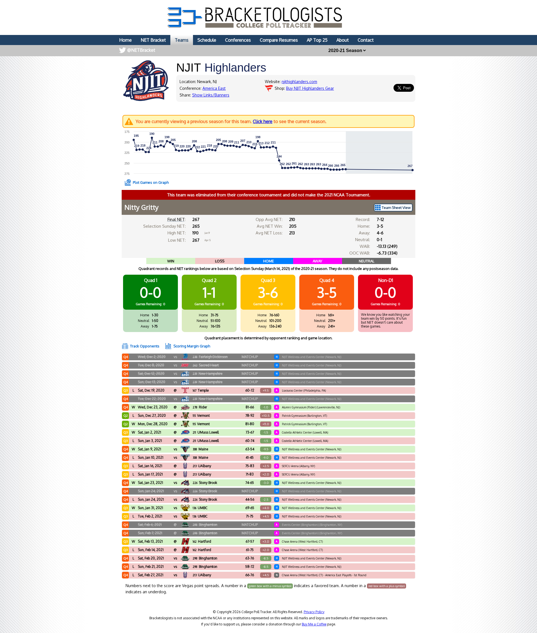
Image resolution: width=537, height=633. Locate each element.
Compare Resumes (279, 40)
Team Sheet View (396, 207)
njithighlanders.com (299, 81)
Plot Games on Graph (151, 182)
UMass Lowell (206, 432)
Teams (182, 40)
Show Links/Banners (210, 95)
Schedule (206, 40)
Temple (201, 390)
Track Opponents (144, 346)
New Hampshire (207, 373)
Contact (366, 40)
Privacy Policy (314, 612)
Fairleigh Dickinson (210, 357)
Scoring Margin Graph (191, 346)
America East (214, 88)
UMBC (200, 508)
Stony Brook (205, 483)
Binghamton (205, 525)
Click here (262, 121)
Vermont (201, 415)
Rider (200, 407)
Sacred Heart (206, 365)
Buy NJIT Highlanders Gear (310, 88)
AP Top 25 (317, 40)
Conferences (238, 40)
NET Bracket (153, 40)
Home (125, 40)
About (342, 40)
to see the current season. (231, 121)
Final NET (176, 219)
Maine (200, 449)
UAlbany (202, 466)
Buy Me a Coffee (314, 624)
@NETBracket (141, 50)
